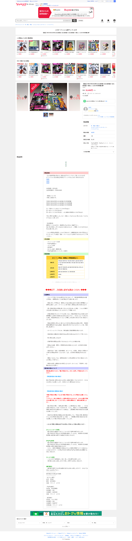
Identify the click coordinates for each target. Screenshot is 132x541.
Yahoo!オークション (51, 533)
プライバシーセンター (59, 535)
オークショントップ (20, 24)
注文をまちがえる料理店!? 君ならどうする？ (27, 1)
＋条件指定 (80, 20)
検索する (74, 20)
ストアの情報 (100, 116)
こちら (98, 115)
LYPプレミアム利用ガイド (75, 535)
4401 (97, 110)
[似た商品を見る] (32, 108)
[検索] (115, 1)
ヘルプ (96, 1)
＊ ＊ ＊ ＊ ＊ (91, 109)
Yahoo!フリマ (61, 533)
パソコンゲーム (50, 24)
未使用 (92, 132)
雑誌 (31, 24)
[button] (98, 151)
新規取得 (46, 4)
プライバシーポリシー (48, 535)
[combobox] (39, 20)
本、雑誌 (27, 24)
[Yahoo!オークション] (25, 3)
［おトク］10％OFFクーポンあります (50, 5)
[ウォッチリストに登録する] (25, 49)
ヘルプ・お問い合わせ (79, 537)
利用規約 (67, 535)
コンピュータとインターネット (39, 24)
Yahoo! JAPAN (90, 1)
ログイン (38, 5)
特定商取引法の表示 (52, 537)
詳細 (106, 101)
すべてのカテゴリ (67, 20)
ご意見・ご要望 (70, 537)
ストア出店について (61, 537)
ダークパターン (110, 1)
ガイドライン (85, 535)
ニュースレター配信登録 (109, 116)
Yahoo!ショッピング (72, 533)
